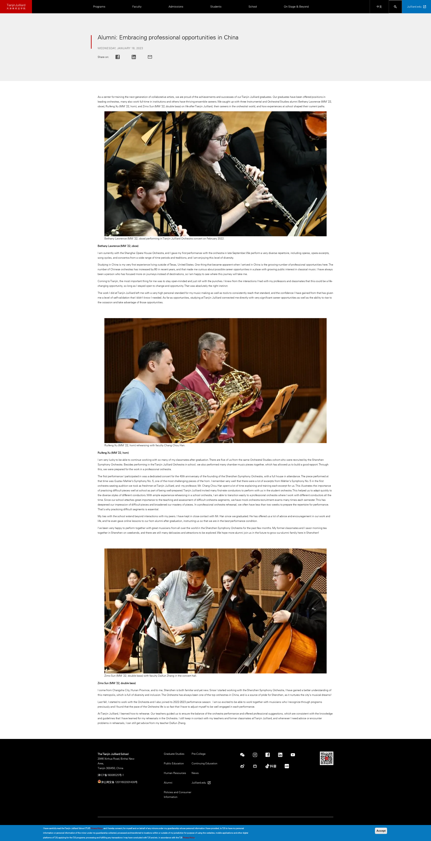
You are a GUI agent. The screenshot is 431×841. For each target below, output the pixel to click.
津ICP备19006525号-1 (111, 775)
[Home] (16, 6)
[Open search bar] (395, 6)
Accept (381, 830)
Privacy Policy (97, 828)
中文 (379, 6)
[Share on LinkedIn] (136, 57)
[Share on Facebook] (120, 57)
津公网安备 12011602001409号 (119, 782)
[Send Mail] (152, 57)
